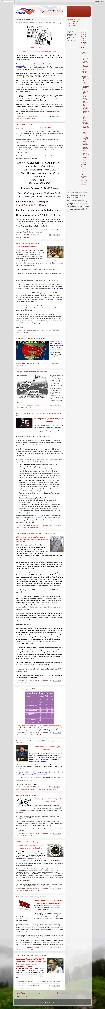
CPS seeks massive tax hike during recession (31, 897)
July (84, 162)
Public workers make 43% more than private (30, 338)
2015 (82, 38)
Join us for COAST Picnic (24, 124)
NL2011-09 (23, 118)
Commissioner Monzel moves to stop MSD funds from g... (85, 125)
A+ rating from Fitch (40, 730)
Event (21, 237)
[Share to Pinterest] (59, 116)
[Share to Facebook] (57, 116)
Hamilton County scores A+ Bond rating (29, 689)
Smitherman (34, 890)
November (85, 52)
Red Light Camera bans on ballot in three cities (31, 372)
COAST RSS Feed (72, 25)
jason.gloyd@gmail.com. (55, 289)
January (85, 176)
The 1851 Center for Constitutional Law (31, 480)
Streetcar (49, 789)
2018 (82, 32)
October (85, 56)
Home (40, 993)
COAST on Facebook (72, 23)
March (84, 170)
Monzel (33, 735)
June (84, 164)
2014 (82, 40)
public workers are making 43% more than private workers (56, 345)
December (85, 49)
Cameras (22, 407)
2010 (82, 180)
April (84, 168)
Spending (29, 118)
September (85, 58)
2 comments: (44, 235)
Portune (39, 789)
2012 (82, 45)
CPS (21, 949)
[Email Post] (50, 116)
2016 (82, 36)
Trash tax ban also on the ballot (26, 795)
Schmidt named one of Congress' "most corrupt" (31, 955)
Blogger (62, 1002)
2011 (82, 47)
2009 (82, 182)
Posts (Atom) (26, 996)
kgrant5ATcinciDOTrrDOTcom (26, 142)
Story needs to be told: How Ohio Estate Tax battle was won (35, 533)
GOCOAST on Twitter (72, 21)
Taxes (33, 118)
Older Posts (59, 993)
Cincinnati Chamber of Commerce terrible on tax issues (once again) (38, 23)
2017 (82, 34)
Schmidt (29, 988)
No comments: (45, 405)
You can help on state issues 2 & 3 (27, 243)
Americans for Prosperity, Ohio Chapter (31, 498)
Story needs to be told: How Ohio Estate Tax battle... (85, 110)
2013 (82, 43)
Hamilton (22, 735)
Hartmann (28, 735)
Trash (36, 836)
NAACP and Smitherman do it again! (28, 842)
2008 (82, 184)
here (30, 976)
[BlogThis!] (54, 116)
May (84, 166)
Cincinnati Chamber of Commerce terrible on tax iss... (85, 65)
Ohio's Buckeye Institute (27, 465)
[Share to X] (56, 116)
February (85, 173)
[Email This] (53, 116)
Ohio (28, 527)
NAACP (22, 836)
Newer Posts (20, 993)
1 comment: (44, 330)
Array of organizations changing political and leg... (85, 102)
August (84, 160)
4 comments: (44, 116)
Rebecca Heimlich (36, 504)
